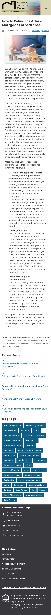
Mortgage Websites (21, 604)
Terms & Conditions (11, 568)
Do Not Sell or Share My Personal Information (24, 587)
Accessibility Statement (13, 563)
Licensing (6, 554)
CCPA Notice (8, 573)
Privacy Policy (8, 559)
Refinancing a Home (40, 31)
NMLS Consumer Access (13, 578)
